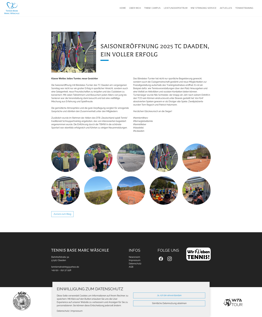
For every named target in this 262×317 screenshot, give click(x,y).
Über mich (135, 8)
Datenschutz (63, 311)
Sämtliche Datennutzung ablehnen (169, 303)
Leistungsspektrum (175, 8)
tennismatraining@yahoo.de (65, 267)
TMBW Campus (152, 8)
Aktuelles (226, 8)
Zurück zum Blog (62, 214)
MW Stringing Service (204, 8)
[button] (6, 302)
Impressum (77, 311)
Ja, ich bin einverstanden (169, 295)
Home (123, 8)
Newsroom (134, 257)
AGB (131, 267)
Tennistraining (244, 8)
